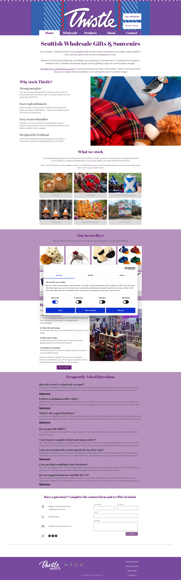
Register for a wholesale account (58, 69)
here (49, 323)
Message (97, 520)
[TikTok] (81, 565)
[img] (55, 185)
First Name (97, 504)
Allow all (121, 310)
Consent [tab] (59, 275)
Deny (60, 310)
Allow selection (90, 310)
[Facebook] (53, 536)
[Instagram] (56, 536)
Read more (44, 393)
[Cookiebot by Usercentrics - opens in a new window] (126, 268)
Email (95, 512)
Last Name (120, 504)
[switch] (79, 302)
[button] (52, 258)
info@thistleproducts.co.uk (59, 526)
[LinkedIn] (49, 536)
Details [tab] (90, 275)
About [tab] (122, 275)
